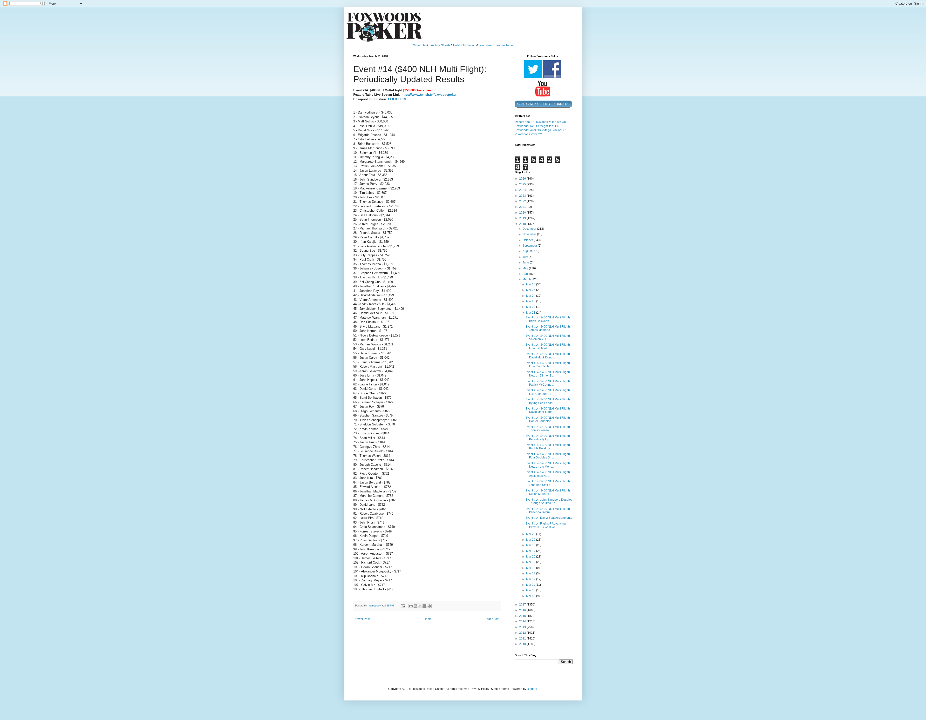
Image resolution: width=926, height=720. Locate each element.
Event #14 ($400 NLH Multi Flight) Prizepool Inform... (547, 510)
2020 (523, 212)
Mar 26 (531, 284)
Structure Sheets (439, 45)
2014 (523, 621)
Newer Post (362, 619)
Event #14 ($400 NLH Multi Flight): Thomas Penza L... (548, 428)
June (526, 262)
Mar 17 (531, 551)
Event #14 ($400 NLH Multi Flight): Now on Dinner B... (548, 373)
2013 (523, 627)
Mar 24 (531, 295)
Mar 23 (531, 301)
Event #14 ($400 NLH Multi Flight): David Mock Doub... (548, 355)
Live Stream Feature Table (495, 45)
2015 (523, 616)
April (526, 274)
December (530, 228)
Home (428, 619)
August (527, 251)
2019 (523, 218)
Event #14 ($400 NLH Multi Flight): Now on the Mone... (548, 465)
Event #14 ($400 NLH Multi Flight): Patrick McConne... (548, 383)
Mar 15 (531, 562)
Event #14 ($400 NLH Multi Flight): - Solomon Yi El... (548, 337)
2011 (523, 638)
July (526, 257)
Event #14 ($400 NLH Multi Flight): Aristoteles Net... (548, 474)
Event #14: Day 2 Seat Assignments (548, 517)
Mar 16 (531, 556)
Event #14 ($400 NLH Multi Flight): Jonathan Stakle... (548, 483)
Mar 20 (531, 534)
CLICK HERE (397, 99)
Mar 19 (531, 539)
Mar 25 (531, 290)
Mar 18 (531, 545)
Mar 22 (531, 307)
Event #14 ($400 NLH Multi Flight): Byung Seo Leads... (548, 401)
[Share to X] (420, 606)
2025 (523, 184)
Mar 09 (531, 596)
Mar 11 (531, 584)
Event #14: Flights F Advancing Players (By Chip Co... (545, 525)
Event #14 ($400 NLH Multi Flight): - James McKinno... (548, 328)
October (528, 240)
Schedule (419, 45)
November (530, 234)
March (527, 279)
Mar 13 (531, 573)
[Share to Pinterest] (429, 606)
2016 (523, 610)
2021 (523, 207)
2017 (523, 604)
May (526, 268)
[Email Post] (403, 605)
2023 (523, 195)
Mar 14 (531, 568)
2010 (523, 644)
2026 (523, 178)
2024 (523, 190)
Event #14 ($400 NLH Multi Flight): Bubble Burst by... (548, 446)
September (530, 245)
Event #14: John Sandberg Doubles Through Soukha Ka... (548, 501)
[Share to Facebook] (424, 606)
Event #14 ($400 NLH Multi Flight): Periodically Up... (548, 437)
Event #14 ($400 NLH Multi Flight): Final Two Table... (548, 364)
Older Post (492, 619)
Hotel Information (464, 45)
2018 (523, 224)
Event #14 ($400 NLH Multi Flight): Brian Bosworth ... (548, 319)
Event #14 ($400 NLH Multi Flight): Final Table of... (548, 346)
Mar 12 (531, 579)
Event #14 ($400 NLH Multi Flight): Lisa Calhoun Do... (548, 392)
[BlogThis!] (415, 606)
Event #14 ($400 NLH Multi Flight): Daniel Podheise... (548, 419)
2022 (523, 201)
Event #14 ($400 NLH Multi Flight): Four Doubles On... (548, 455)
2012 (523, 632)
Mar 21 (531, 312)
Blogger (532, 689)
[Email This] (411, 606)
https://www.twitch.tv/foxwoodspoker (429, 94)
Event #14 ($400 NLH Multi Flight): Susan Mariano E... (548, 492)
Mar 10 (531, 590)
